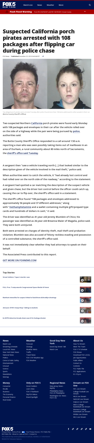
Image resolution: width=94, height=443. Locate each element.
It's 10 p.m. (77, 374)
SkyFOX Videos (31, 394)
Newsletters (7, 374)
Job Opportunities (79, 358)
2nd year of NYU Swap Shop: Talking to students (20, 308)
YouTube (81, 429)
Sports (5, 371)
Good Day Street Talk (58, 347)
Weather (30, 340)
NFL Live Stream (79, 389)
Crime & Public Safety (11, 360)
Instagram (73, 429)
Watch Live (7, 344)
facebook (68, 429)
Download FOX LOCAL (81, 355)
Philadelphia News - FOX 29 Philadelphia (57, 392)
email (90, 429)
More (61, 5)
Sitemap (6, 377)
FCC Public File (78, 369)
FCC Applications (79, 371)
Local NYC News (9, 349)
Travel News (31, 355)
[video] (85, 279)
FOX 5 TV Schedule (80, 349)
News (5, 340)
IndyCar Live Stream (80, 402)
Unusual (6, 366)
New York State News (11, 352)
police (76, 131)
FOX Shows (77, 352)
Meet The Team (79, 347)
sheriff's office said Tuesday (22, 153)
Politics (5, 358)
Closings (29, 347)
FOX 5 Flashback (32, 391)
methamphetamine (20, 207)
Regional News (57, 382)
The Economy (8, 394)
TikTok (77, 429)
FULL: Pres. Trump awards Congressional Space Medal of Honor (26, 287)
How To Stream (79, 344)
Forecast (29, 344)
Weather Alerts (31, 349)
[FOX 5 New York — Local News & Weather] (10, 5)
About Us (78, 340)
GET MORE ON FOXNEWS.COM (19, 260)
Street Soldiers (31, 386)
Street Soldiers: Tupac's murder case (16, 277)
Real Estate (7, 400)
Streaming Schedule (10, 347)
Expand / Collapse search (89, 5)
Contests (76, 366)
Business (6, 391)
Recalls (5, 389)
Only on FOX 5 (33, 382)
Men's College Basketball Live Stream (81, 406)
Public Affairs (78, 360)
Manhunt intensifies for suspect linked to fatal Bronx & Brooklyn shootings (29, 297)
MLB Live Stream (79, 396)
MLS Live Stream (79, 417)
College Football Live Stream (81, 392)
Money (6, 382)
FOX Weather (31, 360)
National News (8, 355)
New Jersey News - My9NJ (57, 387)
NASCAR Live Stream (81, 399)
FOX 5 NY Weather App (34, 358)
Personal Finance (9, 397)
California (36, 123)
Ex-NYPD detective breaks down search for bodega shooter (24, 318)
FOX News (6, 56)
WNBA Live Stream (80, 414)
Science (5, 369)
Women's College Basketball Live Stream (81, 410)
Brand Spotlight (32, 397)
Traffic (28, 352)
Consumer (6, 386)
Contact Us (77, 363)
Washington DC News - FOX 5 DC (58, 397)
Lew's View (30, 389)
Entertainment (8, 363)
